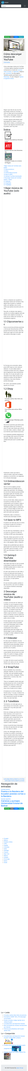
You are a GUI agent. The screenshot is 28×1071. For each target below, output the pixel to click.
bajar (9, 780)
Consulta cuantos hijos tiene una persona (15, 1015)
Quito (5, 848)
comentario (8, 73)
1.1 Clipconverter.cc (9, 169)
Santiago (6, 850)
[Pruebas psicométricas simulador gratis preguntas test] (16, 1048)
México (6, 840)
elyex (6, 2)
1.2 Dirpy (6, 171)
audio (6, 780)
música (13, 780)
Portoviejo (7, 859)
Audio (5, 779)
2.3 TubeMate (7, 184)
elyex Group (20, 1068)
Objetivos (16, 779)
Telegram (21, 37)
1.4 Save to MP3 (8, 174)
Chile (5, 843)
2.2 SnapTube (7, 183)
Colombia (6, 847)
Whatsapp (7, 37)
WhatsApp (6, 76)
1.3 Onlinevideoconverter (10, 172)
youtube (22, 780)
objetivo (17, 780)
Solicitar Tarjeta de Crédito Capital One (14, 1052)
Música (12, 779)
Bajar (8, 779)
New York (6, 854)
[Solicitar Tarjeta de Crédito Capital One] (7, 1056)
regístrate (15, 71)
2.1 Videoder (7, 181)
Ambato (6, 857)
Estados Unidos (8, 842)
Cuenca (6, 852)
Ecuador (6, 838)
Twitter (16, 37)
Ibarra (5, 860)
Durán (5, 862)
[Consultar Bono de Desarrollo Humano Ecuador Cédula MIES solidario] (8, 1041)
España (6, 845)
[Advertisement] (14, 22)
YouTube (22, 779)
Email (12, 37)
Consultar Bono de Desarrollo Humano (14, 1023)
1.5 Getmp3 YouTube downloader (13, 176)
